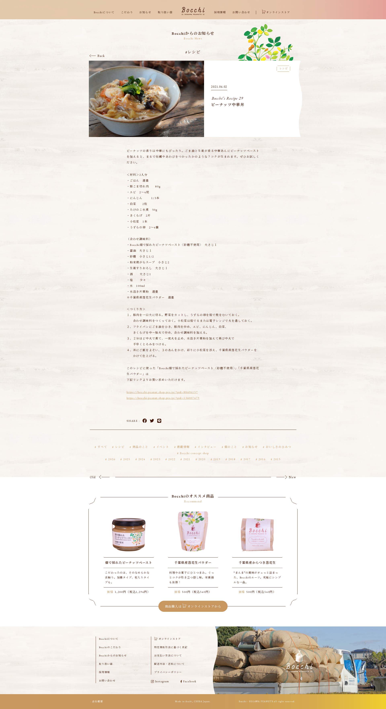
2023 (156, 459)
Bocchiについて (104, 12)
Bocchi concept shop (194, 453)
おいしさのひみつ (278, 447)
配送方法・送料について (169, 664)
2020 (201, 459)
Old (93, 477)
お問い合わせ (241, 12)
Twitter (151, 420)
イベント (162, 447)
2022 (171, 459)
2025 (126, 459)
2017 (246, 459)
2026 (111, 459)
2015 (276, 459)
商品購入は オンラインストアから (193, 606)
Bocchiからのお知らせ (113, 655)
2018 (231, 459)
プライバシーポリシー (168, 672)
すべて (102, 447)
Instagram (162, 681)
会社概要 (97, 701)
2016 (262, 459)
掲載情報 (183, 447)
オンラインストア (278, 12)
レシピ (119, 447)
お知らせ (145, 12)
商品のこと (140, 447)
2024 (141, 459)
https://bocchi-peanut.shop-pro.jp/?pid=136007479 (163, 398)
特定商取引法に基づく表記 (171, 647)
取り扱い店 (165, 12)
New (292, 477)
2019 (216, 459)
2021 (186, 459)
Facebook (144, 420)
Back (101, 56)
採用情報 (220, 12)
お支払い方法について (168, 655)
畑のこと (230, 447)
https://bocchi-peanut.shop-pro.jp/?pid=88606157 (162, 392)
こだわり (127, 12)
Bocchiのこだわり (110, 647)
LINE (159, 420)
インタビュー (207, 447)
